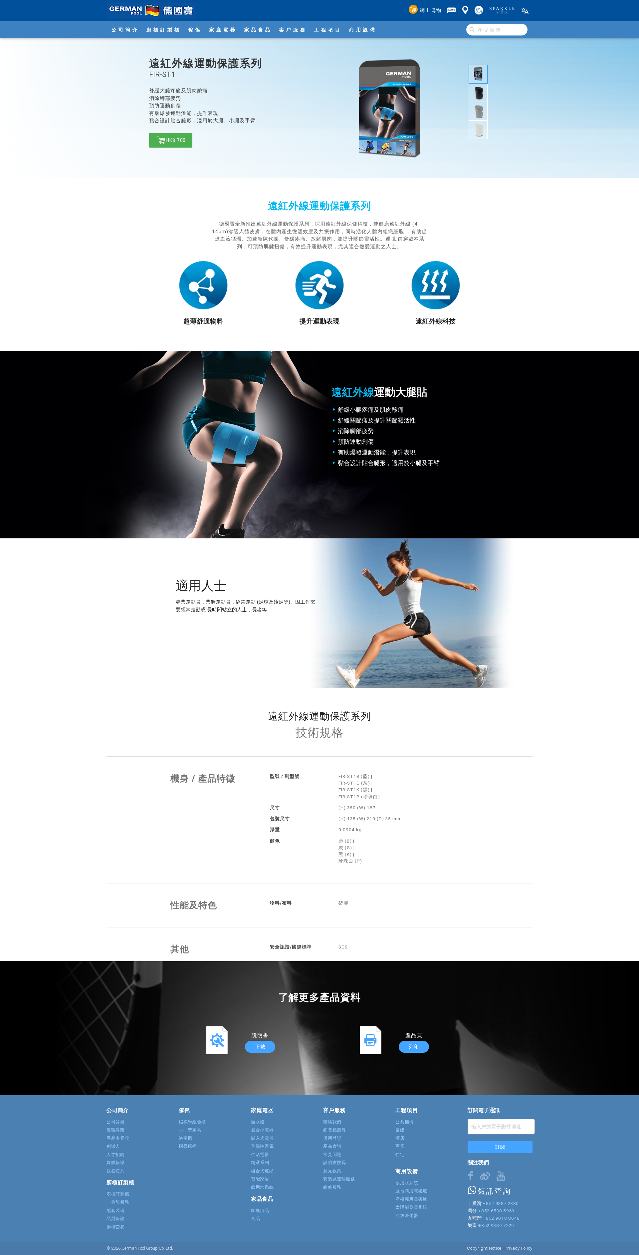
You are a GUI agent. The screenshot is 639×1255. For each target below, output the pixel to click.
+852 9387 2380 (501, 1203)
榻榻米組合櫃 (192, 1122)
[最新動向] (452, 11)
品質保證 (115, 1218)
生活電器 (260, 1154)
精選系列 (260, 1162)
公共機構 (404, 1122)
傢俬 (195, 30)
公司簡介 (125, 30)
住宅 (399, 1154)
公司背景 (115, 1122)
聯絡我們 (332, 1122)
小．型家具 (190, 1130)
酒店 (399, 1138)
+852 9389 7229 (496, 1225)
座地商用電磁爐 (411, 1191)
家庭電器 (223, 30)
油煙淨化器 (406, 1215)
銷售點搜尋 (334, 1130)
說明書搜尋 (334, 1162)
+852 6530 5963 (496, 1211)
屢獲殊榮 (115, 1130)
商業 (399, 1146)
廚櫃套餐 (115, 1227)
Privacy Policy (518, 1248)
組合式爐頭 (262, 1171)
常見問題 (332, 1154)
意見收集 (332, 1171)
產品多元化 (117, 1138)
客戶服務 (293, 30)
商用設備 (363, 30)
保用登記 (332, 1138)
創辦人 (113, 1146)
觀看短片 (115, 1171)
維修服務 (332, 1187)
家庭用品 (260, 1210)
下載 (260, 1046)
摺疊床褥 (188, 1146)
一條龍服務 (117, 1202)
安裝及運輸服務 (339, 1179)
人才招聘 (115, 1154)
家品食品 (258, 30)
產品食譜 (332, 1146)
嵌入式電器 (262, 1138)
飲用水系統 (262, 1187)
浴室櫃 (185, 1138)
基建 (399, 1130)
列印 (414, 1046)
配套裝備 (115, 1210)
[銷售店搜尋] (465, 10)
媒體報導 (115, 1162)
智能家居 (260, 1179)
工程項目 (328, 30)
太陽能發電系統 (411, 1207)
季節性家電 (262, 1146)
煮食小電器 (262, 1130)
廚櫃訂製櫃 (163, 30)
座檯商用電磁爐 (411, 1199)
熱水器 (258, 1122)
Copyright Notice (484, 1248)
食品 (255, 1218)
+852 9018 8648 (501, 1218)
